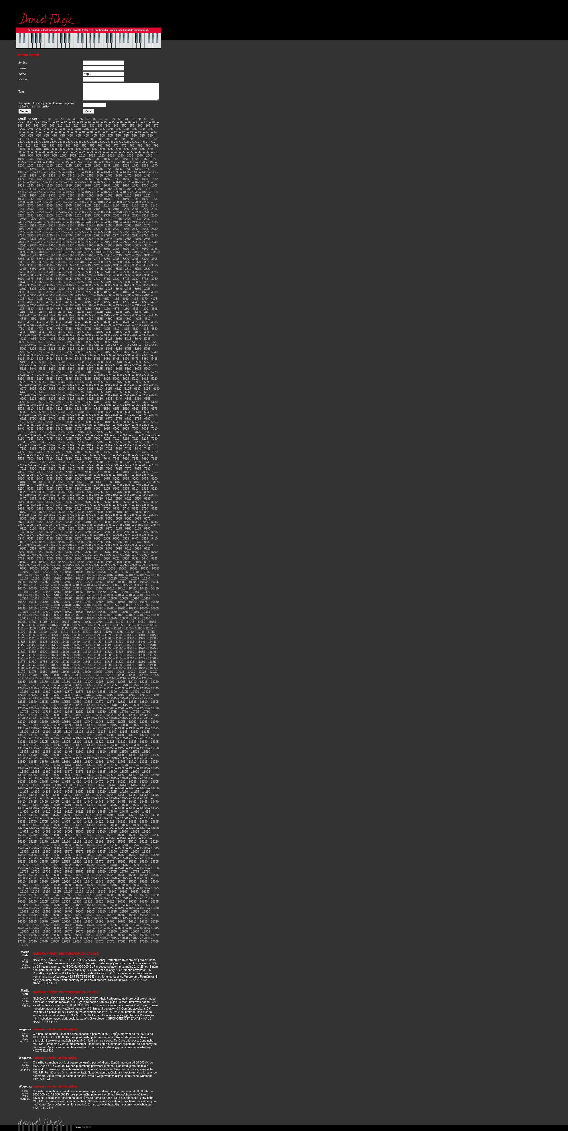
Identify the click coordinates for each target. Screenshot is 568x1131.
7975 (52, 475)
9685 (126, 552)
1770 (138, 188)
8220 (100, 485)
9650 (59, 552)
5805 (71, 375)
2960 (52, 245)
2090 (59, 205)
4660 (107, 322)
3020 (30, 248)
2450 (49, 222)
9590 (80, 548)
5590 (78, 365)
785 (140, 145)
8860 (78, 515)
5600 (97, 365)
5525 (90, 362)
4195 (49, 302)
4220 (97, 302)
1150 (67, 162)
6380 (59, 402)
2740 (49, 235)
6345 (128, 398)
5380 (90, 355)
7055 (100, 432)
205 (52, 125)
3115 (71, 252)
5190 (145, 345)
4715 (71, 325)
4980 (23, 338)
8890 (135, 515)
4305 (119, 305)
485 (78, 135)
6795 (21, 422)
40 (87, 119)
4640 (68, 322)
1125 (21, 162)
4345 (59, 308)
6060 (145, 385)
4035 (23, 295)
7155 (154, 435)
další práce (116, 30)
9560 (23, 548)
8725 (97, 508)
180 (154, 122)
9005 (78, 522)
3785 (100, 282)
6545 (97, 408)
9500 (49, 545)
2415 (119, 218)
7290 (128, 442)
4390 (145, 308)
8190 (42, 485)
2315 (68, 215)
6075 (33, 388)
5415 (21, 358)
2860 (138, 238)
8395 (21, 495)
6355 (147, 398)
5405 (138, 355)
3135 (109, 252)
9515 (78, 545)
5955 (80, 382)
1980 (126, 198)
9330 (138, 535)
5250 (119, 348)
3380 (21, 265)
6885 (52, 425)
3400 (59, 265)
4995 (52, 338)
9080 (80, 525)
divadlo (77, 30)
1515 (68, 179)
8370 (109, 492)
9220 (68, 532)
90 (152, 119)
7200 (97, 438)
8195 (52, 485)
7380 (23, 448)
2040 (100, 202)
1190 (142, 162)
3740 (154, 278)
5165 (97, 345)
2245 (71, 212)
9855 (33, 562)
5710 (30, 372)
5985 (138, 382)
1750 (100, 188)
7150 (144, 435)
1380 (88, 172)
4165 (135, 298)
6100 (80, 388)
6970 (78, 428)
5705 (21, 372)
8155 (118, 482)
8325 (23, 492)
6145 (23, 392)
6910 (100, 425)
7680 (42, 462)
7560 (90, 455)
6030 (88, 385)
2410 (109, 218)
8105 (23, 482)
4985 (33, 338)
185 (20, 125)
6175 (80, 392)
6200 (128, 392)
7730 (138, 462)
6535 (78, 408)
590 (108, 139)
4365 (97, 308)
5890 (97, 378)
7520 (154, 452)
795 (156, 145)
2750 (68, 235)
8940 (90, 518)
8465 (154, 495)
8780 (61, 512)
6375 (49, 402)
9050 (23, 525)
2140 (154, 205)
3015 (21, 248)
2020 (61, 202)
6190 (109, 392)
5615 (126, 365)
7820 (33, 468)
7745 (30, 465)
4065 (80, 295)
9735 (80, 555)
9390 (116, 538)
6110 (100, 388)
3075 (135, 248)
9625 (147, 548)
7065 (119, 432)
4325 (21, 308)
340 (126, 129)
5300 (78, 352)
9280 (42, 535)
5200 (23, 348)
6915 (109, 425)
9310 (100, 535)
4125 (58, 298)
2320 (78, 215)
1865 (42, 195)
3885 (154, 285)
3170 (33, 255)
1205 (30, 165)
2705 (119, 232)
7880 (147, 468)
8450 (126, 495)
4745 (128, 325)
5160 (88, 345)
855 (110, 149)
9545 (135, 545)
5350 (33, 355)
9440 (71, 542)
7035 (61, 432)
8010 (119, 475)
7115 (78, 435)
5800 (61, 375)
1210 (40, 165)
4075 (100, 295)
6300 (42, 398)
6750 (71, 418)
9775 (21, 558)
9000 (68, 522)
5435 (59, 358)
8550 (40, 502)
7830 (52, 468)
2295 (30, 215)
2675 (61, 232)
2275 (128, 212)
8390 (147, 492)
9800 (68, 558)
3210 (109, 255)
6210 (147, 392)
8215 (90, 485)
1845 (145, 192)
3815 (21, 285)
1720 (42, 188)
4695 (33, 325)
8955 (119, 518)
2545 (90, 225)
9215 (59, 532)
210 (60, 125)
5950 (71, 382)
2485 (116, 222)
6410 (116, 402)
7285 (119, 442)
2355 (145, 215)
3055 (97, 248)
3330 (61, 262)
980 (30, 155)
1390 (107, 172)
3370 (138, 262)
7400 (61, 448)
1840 (135, 192)
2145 (21, 208)
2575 (147, 225)
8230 (119, 485)
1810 (78, 192)
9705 (23, 555)
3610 (42, 275)
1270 (154, 165)
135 (82, 122)
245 (116, 125)
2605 (68, 228)
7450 (21, 452)
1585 (61, 182)
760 (100, 145)
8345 (61, 492)
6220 (30, 395)
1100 (116, 159)
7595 (21, 458)
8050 (59, 478)
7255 (61, 442)
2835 (90, 238)
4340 (49, 308)
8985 (40, 522)
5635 (23, 368)
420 (116, 132)
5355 (42, 355)
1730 (61, 188)
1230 (78, 165)
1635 (21, 185)
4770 (40, 328)
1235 (88, 165)
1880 (71, 195)
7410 (80, 448)
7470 (59, 452)
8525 (128, 498)
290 (46, 129)
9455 (100, 542)
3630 (80, 275)
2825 (71, 238)
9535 (116, 545)
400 (84, 132)
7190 (78, 438)
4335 (40, 308)
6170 (71, 392)
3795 (119, 282)
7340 (88, 445)
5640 (33, 368)
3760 (52, 282)
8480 (42, 498)
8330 (33, 492)
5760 (126, 372)
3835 (59, 285)
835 (78, 149)
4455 (128, 312)
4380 (126, 308)
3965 (30, 292)
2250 (80, 212)
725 (44, 145)
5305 (88, 352)
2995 (119, 245)
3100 (42, 252)
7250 (52, 442)
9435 (61, 542)
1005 (73, 155)
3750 (33, 282)
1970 (107, 198)
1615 (119, 182)
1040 (139, 155)
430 (132, 132)
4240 (135, 302)
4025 (145, 292)
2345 (126, 215)
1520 (78, 179)
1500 (40, 179)
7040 (71, 432)
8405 (40, 495)
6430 (154, 402)
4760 (21, 328)
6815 (59, 422)
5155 (78, 345)
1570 (33, 182)
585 (100, 139)
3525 (21, 272)
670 (94, 142)
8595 (126, 502)
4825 (145, 328)
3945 (128, 288)
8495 (71, 498)
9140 (52, 528)
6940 (21, 428)
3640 (100, 275)
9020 (107, 522)
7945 (135, 472)
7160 (21, 438)
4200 (59, 302)
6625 (109, 412)
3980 (59, 292)
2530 (61, 225)
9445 (80, 542)
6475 (100, 405)
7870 (128, 468)
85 (145, 119)
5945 (61, 382)
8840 (40, 515)
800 (22, 149)
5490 (23, 362)
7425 (109, 448)
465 (46, 135)
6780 (128, 418)
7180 (59, 438)
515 (126, 135)
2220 (23, 212)
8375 (119, 492)
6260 (107, 395)
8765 (33, 512)
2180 (88, 208)
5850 (21, 378)
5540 (119, 362)
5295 (68, 352)
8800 (100, 512)
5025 (109, 338)
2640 (135, 228)
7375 (154, 445)
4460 (138, 312)
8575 (88, 502)
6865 (154, 422)
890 (28, 152)
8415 (59, 495)
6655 (30, 415)
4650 (88, 322)
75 (132, 119)
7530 (33, 455)
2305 (49, 215)
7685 (52, 462)
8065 (88, 478)
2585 (30, 228)
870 (134, 149)
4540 (154, 315)
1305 (80, 169)
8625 (42, 505)
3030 (49, 248)
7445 (147, 448)
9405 (145, 538)
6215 (21, 395)
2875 (30, 242)
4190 (40, 302)
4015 (126, 292)
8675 (138, 505)
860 (118, 149)
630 (30, 142)
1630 (147, 182)
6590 (42, 412)
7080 (147, 432)
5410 (147, 355)
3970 (40, 292)
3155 (147, 252)
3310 (23, 262)
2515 (33, 225)
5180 (126, 345)
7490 (97, 452)
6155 (42, 392)
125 (66, 122)
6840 (107, 422)
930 (92, 152)
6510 (30, 408)
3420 (97, 265)
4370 (107, 308)
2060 (138, 202)
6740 (52, 418)
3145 (128, 252)
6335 (109, 398)
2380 (52, 218)
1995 (154, 198)
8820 (138, 512)
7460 (40, 452)
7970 (42, 475)
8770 (42, 512)
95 (19, 122)
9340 (21, 538)
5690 (128, 368)
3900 (42, 288)
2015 (52, 202)
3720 (116, 278)
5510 (61, 362)
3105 (52, 252)
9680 (116, 552)
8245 (147, 485)
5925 (23, 382)
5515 (71, 362)
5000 (61, 338)
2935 (145, 242)
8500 (80, 498)
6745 (61, 418)
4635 (59, 322)
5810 (80, 375)
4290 (90, 305)
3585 (135, 272)
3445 (145, 265)
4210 (78, 302)
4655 (97, 322)
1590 (71, 182)
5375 (80, 355)
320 (94, 129)
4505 (88, 315)
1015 (92, 155)
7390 (42, 448)
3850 (88, 285)
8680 (147, 505)
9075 (71, 525)
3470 (52, 268)
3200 (90, 255)
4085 (119, 295)
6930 (138, 425)
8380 (128, 492)
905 (52, 152)
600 (124, 139)
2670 (52, 232)
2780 (126, 235)
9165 (100, 528)
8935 (80, 518)
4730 (100, 325)
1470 (119, 175)
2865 (147, 238)
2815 (52, 238)
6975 (88, 428)
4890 (128, 332)
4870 (90, 332)
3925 (90, 288)
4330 (30, 308)
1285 (42, 169)
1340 (147, 169)
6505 (21, 408)
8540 (21, 502)
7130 (106, 435)
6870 (23, 425)
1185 (133, 162)
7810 (154, 465)
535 (20, 139)
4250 (154, 302)
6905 (90, 425)
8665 (119, 505)
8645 (80, 505)
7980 (61, 475)
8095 (145, 478)
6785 (138, 418)
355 (150, 129)
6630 (119, 412)
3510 (128, 268)
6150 (33, 392)
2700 (109, 232)
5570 (40, 365)
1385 (97, 172)
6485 (119, 405)
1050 (21, 159)
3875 (135, 285)
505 (110, 135)
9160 (90, 528)
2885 (49, 242)
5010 (80, 338)
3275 (97, 258)
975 (22, 155)
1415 (154, 172)
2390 (71, 218)
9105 (128, 525)
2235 (52, 212)
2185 (97, 208)
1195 (151, 162)
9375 (88, 538)
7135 (116, 435)
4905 (21, 335)
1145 (58, 162)
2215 (154, 208)
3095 (33, 252)
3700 (78, 278)
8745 (135, 508)
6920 (119, 425)
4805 (107, 328)
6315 (71, 398)
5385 (100, 355)
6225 (40, 395)
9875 (71, 562)
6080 (42, 388)
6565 (135, 408)
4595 (119, 318)
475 (62, 135)
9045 (154, 522)
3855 (97, 285)
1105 (125, 159)
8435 (97, 495)
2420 (128, 218)
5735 (78, 372)
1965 (97, 198)
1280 (33, 169)
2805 (33, 238)
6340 (119, 398)
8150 (109, 482)
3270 (88, 258)
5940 (52, 382)
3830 (49, 285)
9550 (145, 545)
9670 (97, 552)
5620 (135, 365)
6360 (21, 402)
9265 (154, 532)
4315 (138, 305)
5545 (128, 362)
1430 (42, 175)
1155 (77, 162)
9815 (97, 558)
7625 (78, 458)
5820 (100, 375)
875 (142, 149)
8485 (52, 498)
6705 (126, 415)
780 (132, 145)
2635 (126, 228)
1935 (40, 198)
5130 (30, 345)
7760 (59, 465)
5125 (21, 345)
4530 (135, 315)
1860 (33, 195)
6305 (52, 398)
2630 (116, 228)
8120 (51, 482)
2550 (100, 225)
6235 (59, 395)
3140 (118, 252)
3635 (90, 275)
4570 (71, 318)
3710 (97, 278)
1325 (119, 169)
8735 (116, 508)
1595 (80, 182)
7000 (135, 428)
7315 (40, 445)
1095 (107, 159)
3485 (80, 268)
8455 (135, 495)
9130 (33, 528)
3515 (138, 268)
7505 (126, 452)
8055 (68, 478)
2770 (107, 235)
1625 (138, 182)
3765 (61, 282)
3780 (90, 282)
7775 (88, 465)
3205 (100, 255)
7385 (33, 448)
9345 (30, 538)
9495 (40, 545)
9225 (78, 532)
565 (68, 139)
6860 (145, 422)
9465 (119, 542)
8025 (147, 475)
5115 (145, 342)
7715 (109, 462)
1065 (49, 159)
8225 (109, 485)
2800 (23, 238)
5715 (40, 372)
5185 (135, 345)
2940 (154, 242)
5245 (109, 348)
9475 (138, 542)
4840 (33, 332)
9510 (68, 545)
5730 (68, 372)
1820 (97, 192)
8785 (71, 512)
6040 (107, 385)
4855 (61, 332)
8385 (138, 492)
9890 (100, 562)
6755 (80, 418)
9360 (59, 538)
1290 (52, 169)
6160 (52, 392)
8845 (49, 515)
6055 (135, 385)
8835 (30, 515)
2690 (90, 232)
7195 (88, 438)
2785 (135, 235)
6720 (154, 415)
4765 (30, 328)
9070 (61, 525)
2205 (135, 208)
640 (46, 142)
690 (126, 142)
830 (70, 149)
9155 (80, 528)
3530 (30, 272)
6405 (107, 402)
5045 (147, 338)
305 (70, 129)
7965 (33, 475)
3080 (145, 248)
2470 (88, 222)
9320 (119, 535)
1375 (78, 172)
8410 (49, 495)
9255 (135, 532)
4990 (42, 338)
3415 (88, 265)
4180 (21, 302)
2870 (21, 242)
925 (84, 152)
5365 (61, 355)
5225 (71, 348)
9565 (33, 548)
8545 (30, 502)
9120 (156, 525)
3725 (126, 278)
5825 (109, 375)
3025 (40, 248)
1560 (154, 179)
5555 (147, 362)
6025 (78, 385)
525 (142, 135)
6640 (138, 412)
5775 (154, 372)
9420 (33, 542)
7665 (154, 458)
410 (100, 132)
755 (92, 145)
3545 (59, 272)
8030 (21, 478)
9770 (147, 555)
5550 (138, 362)
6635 (128, 412)
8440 (107, 495)
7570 (109, 455)
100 (26, 122)
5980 (128, 382)
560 (60, 139)
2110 (97, 205)
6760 (90, 418)
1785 (30, 192)
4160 (125, 298)
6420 (135, 402)
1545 (126, 179)
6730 (33, 418)
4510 (97, 315)
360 (20, 132)
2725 (21, 235)
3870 (126, 285)
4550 (33, 318)
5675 (100, 368)
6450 (52, 405)
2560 (119, 225)
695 (134, 142)
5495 (33, 362)
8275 (68, 488)
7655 (135, 458)
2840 (100, 238)
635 (38, 142)
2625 (107, 228)
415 (108, 132)
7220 (135, 438)
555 (52, 139)
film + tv (88, 30)
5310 (97, 352)
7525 (23, 455)
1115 (144, 159)
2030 (80, 202)
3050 (88, 248)
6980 (97, 428)
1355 (40, 172)
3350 (100, 262)
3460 (33, 268)
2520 (42, 225)
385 (60, 132)
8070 (97, 478)
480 (70, 135)
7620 (68, 458)
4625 (40, 322)
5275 (30, 352)
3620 (61, 275)
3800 (128, 282)
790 (148, 145)
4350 (68, 308)
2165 (59, 208)
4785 (68, 328)
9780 (30, 558)
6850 (126, 422)
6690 (97, 415)
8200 (61, 485)
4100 (147, 295)
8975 (21, 522)
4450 (119, 312)
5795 (52, 375)
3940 (119, 288)
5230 (80, 348)
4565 (61, 318)
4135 (78, 298)
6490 (128, 405)
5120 (154, 342)
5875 (68, 378)
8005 (109, 475)
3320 (42, 262)
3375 (147, 262)
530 (150, 135)
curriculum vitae (37, 30)
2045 (109, 202)
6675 (68, 415)
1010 (82, 155)
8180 (23, 485)
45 (94, 119)
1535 (107, 179)
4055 (61, 295)
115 (50, 122)
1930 (30, 198)
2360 (154, 215)
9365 (68, 538)
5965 (100, 382)
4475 (30, 315)
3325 (52, 262)
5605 (107, 365)
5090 (97, 342)
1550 (135, 179)
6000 (30, 385)
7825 (42, 468)
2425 (138, 218)
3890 (23, 288)
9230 (88, 532)
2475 (97, 222)
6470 (90, 405)
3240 (30, 258)
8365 (100, 492)
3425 (107, 265)
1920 (147, 195)
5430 (49, 358)
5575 (49, 365)
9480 (147, 542)
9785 (40, 558)
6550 (107, 408)
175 (146, 122)
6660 (40, 415)
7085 (21, 435)
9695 (145, 552)
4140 (87, 298)
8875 (107, 515)
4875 (100, 332)
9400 (135, 538)
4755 (147, 325)
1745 (90, 188)
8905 (23, 518)
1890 (90, 195)
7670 (23, 462)
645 (54, 142)
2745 (59, 235)
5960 (90, 382)
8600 (135, 502)
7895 (40, 472)
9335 (147, 535)
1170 (105, 162)
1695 (135, 185)
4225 (107, 302)
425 (124, 132)
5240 (100, 348)
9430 (52, 542)
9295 (71, 535)
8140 (90, 482)
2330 (97, 215)
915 (68, 152)
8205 (71, 485)
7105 (59, 435)
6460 (71, 405)
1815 (88, 192)
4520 (116, 315)
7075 (138, 432)
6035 (97, 385)
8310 (135, 488)
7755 (49, 465)
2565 (128, 225)
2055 (128, 202)
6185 (100, 392)
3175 (42, 255)
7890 (30, 472)
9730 (71, 555)
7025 (42, 432)
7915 (78, 472)
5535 (109, 362)
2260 (100, 212)
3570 (107, 272)
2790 (145, 235)
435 (140, 132)
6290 (23, 398)
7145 (135, 435)
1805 (68, 192)
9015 (97, 522)
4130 (68, 298)
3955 (147, 288)
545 (36, 139)
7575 (119, 455)
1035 (130, 155)
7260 (71, 442)
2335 (107, 215)
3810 (147, 282)
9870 (61, 562)
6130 (137, 388)
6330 (100, 398)
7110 (68, 435)
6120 (118, 388)
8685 (21, 508)
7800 (135, 465)
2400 (90, 218)
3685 (49, 278)
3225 (138, 255)
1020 (101, 155)
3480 (71, 268)
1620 (128, 182)
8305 (126, 488)
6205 (138, 392)
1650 (49, 185)
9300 (80, 535)
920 (76, 152)
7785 (107, 465)
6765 (100, 418)
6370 (40, 402)
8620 (33, 505)
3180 (52, 255)
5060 (40, 342)
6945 (30, 428)
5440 (68, 358)
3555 (78, 272)
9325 (128, 535)
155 (114, 122)
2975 (80, 245)
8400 (30, 495)
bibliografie (55, 30)
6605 (71, 412)
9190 (147, 528)
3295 (135, 258)
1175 (114, 162)
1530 (97, 179)
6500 (147, 405)
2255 (90, 212)
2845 (109, 238)
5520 (80, 362)
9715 (42, 555)
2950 (33, 245)
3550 (68, 272)
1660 (68, 185)
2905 (88, 242)
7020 (33, 432)
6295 (33, 398)
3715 (107, 278)
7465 (49, 452)
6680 (78, 415)
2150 (30, 208)
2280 (138, 212)
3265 (78, 258)
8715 (78, 508)
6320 (80, 398)
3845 (78, 285)
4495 (68, 315)
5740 (88, 372)
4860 (71, 332)
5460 (107, 358)
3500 (109, 268)
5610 (116, 365)
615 (148, 139)
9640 (40, 552)
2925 (126, 242)
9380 (97, 538)
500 (102, 135)
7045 (80, 432)
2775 (116, 235)
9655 (68, 552)
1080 (78, 159)
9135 (42, 528)
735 (60, 145)
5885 (88, 378)
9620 (138, 548)
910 (60, 152)
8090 (135, 478)
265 (148, 125)
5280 (40, 352)
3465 (42, 268)
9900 (119, 562)
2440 (30, 222)
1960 (88, 198)
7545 (61, 455)
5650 (52, 368)
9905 (128, 562)
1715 (33, 188)
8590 (116, 502)
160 (122, 122)
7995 (90, 475)
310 (78, 129)
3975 (49, 292)
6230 (49, 395)
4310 (128, 305)
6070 (23, 388)
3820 (30, 285)
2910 (97, 242)
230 (92, 125)
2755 (78, 235)
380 (52, 132)
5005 (71, 338)
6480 (109, 405)
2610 (78, 228)
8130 (70, 482)
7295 (138, 442)
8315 (145, 488)
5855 (30, 378)
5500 (42, 362)
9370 (78, 538)
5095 (107, 342)
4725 (90, 325)
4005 (107, 292)
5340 (154, 352)
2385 (61, 218)
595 (116, 139)
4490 (59, 315)
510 (118, 135)
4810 (116, 328)
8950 (109, 518)
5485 (154, 358)
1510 (59, 179)
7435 (128, 448)
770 (116, 145)
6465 (80, 405)
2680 (71, 232)
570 (76, 139)
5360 (52, 355)
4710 (61, 325)
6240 (68, 395)
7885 (21, 472)
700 (142, 142)
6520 (49, 408)
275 (22, 129)
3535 (40, 272)
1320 (109, 169)
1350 (30, 172)
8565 (68, 502)
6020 (68, 385)
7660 (145, 458)
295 (54, 129)
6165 (61, 392)
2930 (135, 242)
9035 (135, 522)
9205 (40, 532)
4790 (78, 328)
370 (36, 132)
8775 (52, 512)
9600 (100, 548)
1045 (149, 155)
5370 (71, 355)
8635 (61, 505)
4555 (42, 318)
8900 (154, 515)
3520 (147, 268)
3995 (88, 292)
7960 (23, 475)
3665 (147, 275)
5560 (21, 365)
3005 (138, 245)
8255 (30, 488)
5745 (97, 372)
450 (22, 135)
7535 (42, 455)
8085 (126, 478)
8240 (138, 485)
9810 (88, 558)
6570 (145, 408)
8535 (147, 498)
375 (44, 132)
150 (106, 122)
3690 (59, 278)
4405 (33, 312)
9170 (109, 528)
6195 (119, 392)
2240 (61, 212)
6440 (33, 405)
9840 (145, 558)
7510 (135, 452)
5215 (52, 348)
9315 (109, 535)
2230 (42, 212)
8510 (100, 498)
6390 (78, 402)
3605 (33, 275)
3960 (21, 292)
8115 (42, 482)
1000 (63, 155)
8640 (71, 505)
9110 (138, 525)
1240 (97, 165)
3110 (61, 252)
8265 (49, 488)
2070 (21, 205)
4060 (71, 295)
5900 (116, 378)
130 (74, 122)
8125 (61, 482)
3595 (154, 272)
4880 (109, 332)
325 (102, 129)
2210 (145, 208)
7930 (107, 472)
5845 (147, 375)
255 (132, 125)
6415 (126, 402)
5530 (100, 362)
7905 (59, 472)
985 (38, 155)
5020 (100, 338)
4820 (135, 328)
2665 (42, 232)
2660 (33, 232)
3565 (97, 272)
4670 (126, 322)
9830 (126, 558)
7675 (33, 462)
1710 (23, 188)
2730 (30, 235)
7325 (59, 445)
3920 (80, 288)
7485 (88, 452)
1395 (116, 172)
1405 (135, 172)
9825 (116, 558)
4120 (49, 298)
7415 (90, 448)
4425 (71, 312)
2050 (119, 202)
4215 (88, 302)
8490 (61, 498)
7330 (68, 445)
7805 (145, 465)
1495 (30, 179)
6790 (147, 418)
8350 (71, 492)
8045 (49, 478)
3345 (90, 262)
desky (67, 30)
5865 (49, 378)
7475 (68, 452)
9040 (145, 522)
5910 (135, 378)
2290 (21, 215)
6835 (97, 422)
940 (108, 152)
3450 (154, 265)
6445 (42, 405)
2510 (23, 225)
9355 (49, 538)
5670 (90, 368)
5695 (138, 368)
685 (118, 142)
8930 (71, 518)
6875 (33, 425)
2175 (78, 208)
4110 (30, 298)
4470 (21, 315)
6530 (68, 408)
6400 (97, 402)
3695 (68, 278)
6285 (154, 395)
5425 (40, 358)
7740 (21, 465)
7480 (78, 452)
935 (100, 152)
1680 (107, 185)
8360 (90, 492)
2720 (147, 232)
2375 (42, 218)
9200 (30, 532)
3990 (78, 292)
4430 (80, 312)
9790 (49, 558)
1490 (21, 179)
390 (68, 132)
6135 (147, 388)
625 (22, 142)
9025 (116, 522)
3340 (80, 262)
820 (54, 149)
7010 (154, 428)
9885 (90, 562)
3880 (145, 285)
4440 (100, 312)
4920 (49, 335)
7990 (80, 475)
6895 (71, 425)
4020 (135, 292)
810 (38, 149)
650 (62, 142)
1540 (116, 179)
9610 (119, 548)
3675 (30, 278)
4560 (52, 318)
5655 (61, 368)
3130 (99, 252)
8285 (88, 488)
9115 (147, 525)
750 (84, 145)
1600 (90, 182)
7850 (90, 468)
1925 (21, 198)
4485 (49, 315)
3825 (40, 285)
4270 (52, 305)
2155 (40, 208)
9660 (78, 552)
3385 (30, 265)
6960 (59, 428)
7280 (109, 442)
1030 (120, 155)
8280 (78, 488)
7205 (107, 438)
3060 (107, 248)
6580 (23, 412)
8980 (30, 522)
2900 (78, 242)
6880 (42, 425)
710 (20, 145)
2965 (61, 245)
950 (124, 152)
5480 (145, 358)
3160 (156, 252)
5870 (59, 378)
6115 (109, 388)
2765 (97, 235)
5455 (97, 358)
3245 (40, 258)
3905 (52, 288)
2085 (49, 205)
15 (55, 119)
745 (76, 145)
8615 (23, 505)
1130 (30, 162)
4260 (33, 305)
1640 (30, 185)
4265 (42, 305)
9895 (109, 562)
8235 (128, 485)
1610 (109, 182)
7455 (30, 452)
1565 (23, 182)
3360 (119, 262)
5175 (116, 345)
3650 (119, 275)
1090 (97, 159)
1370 (68, 172)
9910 (138, 562)
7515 (145, 452)
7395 (52, 448)
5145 (59, 345)
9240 (107, 532)
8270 (59, 488)
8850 (59, 515)
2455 (59, 222)
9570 (42, 548)
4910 (30, 335)
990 (46, 155)
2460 (68, 222)
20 (61, 119)
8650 (90, 505)
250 (124, 125)
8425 (78, 495)
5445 (78, 358)
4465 (147, 312)
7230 (154, 438)
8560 (59, 502)
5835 (128, 375)
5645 (42, 368)
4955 (116, 335)
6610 (80, 412)
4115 (40, 298)
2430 (147, 218)
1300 (71, 169)
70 (126, 119)
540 (28, 139)
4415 (52, 312)
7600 (30, 458)
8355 (80, 492)
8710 (68, 508)
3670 (21, 278)
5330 (135, 352)
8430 (88, 495)
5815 (90, 375)
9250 (126, 532)
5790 (42, 375)
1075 (68, 159)
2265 (109, 212)
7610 (49, 458)
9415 (23, 542)
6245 (78, 395)
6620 (100, 412)
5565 (30, 365)
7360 (126, 445)
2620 (97, 228)
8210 (80, 485)
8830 (21, 515)
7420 (100, 448)
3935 (109, 288)
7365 (135, 445)
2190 (107, 208)
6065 (154, 385)
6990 (116, 428)
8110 (33, 482)
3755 (42, 282)
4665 (116, 322)
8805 (109, 512)
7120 (87, 435)
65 (119, 119)
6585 (33, 412)
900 (44, 152)
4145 (97, 298)
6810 (49, 422)
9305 (90, 535)
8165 (137, 482)
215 (68, 125)
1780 (21, 192)
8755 (154, 508)
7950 (145, 472)
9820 (107, 558)
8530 (138, 498)
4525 (126, 315)
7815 (23, 468)
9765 (138, 555)
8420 (68, 495)
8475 (33, 498)
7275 (100, 442)
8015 (128, 475)
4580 (90, 318)
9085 (90, 525)
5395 (119, 355)
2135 (144, 205)
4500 (78, 315)
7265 (80, 442)
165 (130, 122)
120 (58, 122)
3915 (71, 288)
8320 (154, 488)
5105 (126, 342)
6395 (88, 402)
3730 (135, 278)
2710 (128, 232)
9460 (109, 542)
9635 (30, 552)
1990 (145, 198)
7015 (23, 432)
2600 (59, 228)
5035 (128, 338)
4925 (59, 335)
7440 (138, 448)
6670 (59, 415)
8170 (147, 482)
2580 (21, 228)
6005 (40, 385)
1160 (86, 162)
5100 (116, 342)
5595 (88, 365)
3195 (80, 255)
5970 (109, 382)
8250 (21, 488)
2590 (40, 228)
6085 (52, 388)
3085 (154, 248)
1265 (145, 165)
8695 (40, 508)
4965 (135, 335)
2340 (116, 215)
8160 (128, 482)
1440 (61, 175)
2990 (109, 245)
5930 (33, 382)
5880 (78, 378)
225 (84, 125)
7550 (71, 455)
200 (44, 125)
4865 (80, 332)
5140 (49, 345)
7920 (88, 472)
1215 (49, 165)
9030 (126, 522)
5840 (138, 375)
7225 (145, 438)
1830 (116, 192)
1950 (68, 198)
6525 (59, 408)
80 (139, 119)
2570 (138, 225)
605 (132, 139)
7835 (61, 468)
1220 (59, 165)
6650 (21, 415)
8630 (52, 505)
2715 (138, 232)
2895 (68, 242)
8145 (99, 482)
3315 (33, 262)
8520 (119, 498)
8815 (128, 512)
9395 (126, 538)
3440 (135, 265)
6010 (49, 385)
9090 (100, 525)
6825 (78, 422)
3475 (61, 268)
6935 (147, 425)
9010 (88, 522)
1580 (52, 182)
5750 (107, 372)
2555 (109, 225)
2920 (116, 242)
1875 (61, 195)
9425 (42, 542)
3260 (68, 258)
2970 (71, 245)
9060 (42, 525)
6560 (126, 408)
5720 (49, 372)
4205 (68, 302)
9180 (128, 528)
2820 (61, 238)
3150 (137, 252)
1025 (111, 155)
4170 (144, 298)
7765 (68, 465)
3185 (61, 255)
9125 (23, 528)
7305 (21, 445)
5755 (116, 372)
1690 (126, 185)
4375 (116, 308)
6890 (61, 425)
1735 (71, 188)
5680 (109, 368)
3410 (78, 265)
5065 (49, 342)
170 (138, 122)
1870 (52, 195)
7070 (128, 432)
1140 (49, 162)
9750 (109, 555)
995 (54, 155)
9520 (88, 545)
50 (100, 119)
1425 (33, 175)
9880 (80, 562)
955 (132, 152)
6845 (116, 422)
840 (86, 149)
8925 (61, 518)
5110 (135, 342)
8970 (147, 518)
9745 (100, 555)
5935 (42, 382)
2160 (49, 208)
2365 (23, 218)
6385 (68, 402)
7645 (116, 458)
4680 (145, 322)
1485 (147, 175)
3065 (116, 248)
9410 (154, 538)
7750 (40, 465)
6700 (116, 415)
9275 (33, 535)
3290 (126, 258)
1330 (128, 169)
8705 (59, 508)
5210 (42, 348)
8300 (116, 488)
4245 (145, 302)
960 (140, 152)
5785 (33, 375)
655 (70, 142)
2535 (71, 225)
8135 (80, 482)
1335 (138, 169)
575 (84, 139)
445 (156, 132)
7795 (126, 465)
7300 (147, 442)
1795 (49, 192)
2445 (40, 222)
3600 (23, 275)
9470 (128, 542)
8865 (88, 515)
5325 (126, 352)
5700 (147, 368)
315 (86, 129)
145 (98, 122)
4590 (109, 318)
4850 (52, 332)
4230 (116, 302)
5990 (147, 382)
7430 (119, 448)
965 (148, 152)
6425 (145, 402)
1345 (21, 172)
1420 (23, 175)
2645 (145, 228)
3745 (23, 282)
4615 (21, 322)
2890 (59, 242)
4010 (116, 292)
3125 (90, 252)
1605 (100, 182)
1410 (145, 172)
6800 (30, 422)
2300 (40, 215)
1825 (107, 192)
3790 (109, 282)
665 (86, 142)
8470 (23, 498)
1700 (145, 185)
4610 (147, 318)
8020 (138, 475)
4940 (88, 335)
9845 (154, 558)
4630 (49, 322)
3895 (33, 288)
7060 (109, 432)
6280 (145, 395)
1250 (116, 165)
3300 (145, 258)
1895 (100, 195)
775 (124, 145)
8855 (68, 515)
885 (20, 152)
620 (156, 139)
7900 (49, 472)
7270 (90, 442)
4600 (128, 318)
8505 (90, 498)
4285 (80, 305)
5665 (80, 368)
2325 (88, 215)
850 (102, 149)
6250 (88, 395)
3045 (78, 248)
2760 (88, 235)
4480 (40, 315)
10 (49, 119)
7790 (116, 465)
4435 (90, 312)
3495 (100, 268)
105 (34, 122)
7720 (119, 462)
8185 (33, 485)
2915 (107, 242)
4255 (23, 305)
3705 (88, 278)
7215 (126, 438)
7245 (42, 442)
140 (90, 122)
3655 (128, 275)
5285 (49, 352)
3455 (23, 268)
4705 (52, 325)
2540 (80, 225)
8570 (78, 502)
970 (156, 152)
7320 (49, 445)
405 (92, 132)
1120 (153, 159)
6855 (135, 422)
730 (52, 145)
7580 (128, 455)
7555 (80, 455)
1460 (100, 175)
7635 (97, 458)
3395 (49, 265)
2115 (106, 205)
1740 (80, 188)
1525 (88, 179)
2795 (154, 235)
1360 (49, 172)
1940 (49, 198)
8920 (52, 518)
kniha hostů (142, 30)
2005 (33, 202)
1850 (154, 192)
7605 (40, 458)
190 (28, 125)
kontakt (128, 30)
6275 (135, 395)
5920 (154, 378)
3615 (52, 275)
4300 (109, 305)
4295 (100, 305)
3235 (21, 258)
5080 (78, 342)
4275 (61, 305)
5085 (88, 342)
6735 (42, 418)
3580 (126, 272)
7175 (49, 438)
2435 (21, 222)
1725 (52, 188)
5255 (128, 348)
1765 (128, 188)
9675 (107, 552)
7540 (52, 455)
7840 (71, 468)
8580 (97, 502)
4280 (71, 305)
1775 (147, 188)
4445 (109, 312)
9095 (109, 525)
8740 (126, 508)
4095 (138, 295)
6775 (119, 418)
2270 (119, 212)
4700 (42, 325)
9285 (52, 535)
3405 (68, 265)
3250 (49, 258)
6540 (88, 408)
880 (150, 149)
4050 (52, 295)
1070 (59, 159)
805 (30, 149)
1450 (80, 175)
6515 (40, 408)
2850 (119, 238)
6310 (61, 398)
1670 (88, 185)
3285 (116, 258)
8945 (100, 518)
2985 (100, 245)
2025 (71, 202)
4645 (78, 322)
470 (54, 135)
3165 (23, 255)
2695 (100, 232)
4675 (135, 322)
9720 (52, 555)
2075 (30, 205)
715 (28, 145)
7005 (145, 428)
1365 (59, 172)
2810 (42, 238)
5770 (145, 372)
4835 (23, 332)
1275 (23, 169)
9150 (71, 528)
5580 (59, 365)
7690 (61, 462)
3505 (119, 268)
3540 (49, 272)
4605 (138, 318)
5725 (59, 372)
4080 (109, 295)
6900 (80, 425)
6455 (61, 405)
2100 (78, 205)
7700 (80, 462)
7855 (100, 468)
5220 (61, 348)
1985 (135, 198)
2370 (33, 218)
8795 (90, 512)
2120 (116, 205)
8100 (154, 478)
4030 (154, 292)
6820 (68, 422)
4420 (61, 312)
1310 (90, 169)
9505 (59, 545)
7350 (107, 445)
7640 (107, 458)
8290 (97, 488)
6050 (126, 385)
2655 (23, 232)
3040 (68, 248)
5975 (119, 382)
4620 (30, 322)
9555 (154, 545)
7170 (40, 438)
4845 (42, 332)
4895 (138, 332)
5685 (119, 368)
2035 (90, 202)
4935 (78, 335)
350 (142, 129)
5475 (135, 358)
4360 (88, 308)
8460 (145, 495)
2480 (107, 222)
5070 (59, 342)
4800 (97, 328)
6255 (97, 395)
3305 (154, 258)
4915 (40, 335)
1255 (126, 165)
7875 (138, 468)
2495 (135, 222)
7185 (68, 438)
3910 (61, 288)
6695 (107, 415)
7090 (30, 435)
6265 (116, 395)
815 (46, 149)
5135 (40, 345)
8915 (42, 518)
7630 (88, 458)
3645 (109, 275)
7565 (100, 455)
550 (44, 139)
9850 (23, 562)
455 (30, 135)
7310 (30, 445)
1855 (23, 195)
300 (62, 129)
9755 (119, 555)
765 (108, 145)
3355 (109, 262)
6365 (30, 402)
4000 (97, 292)
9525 (97, 545)
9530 (107, 545)
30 (74, 119)
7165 (30, 438)
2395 (80, 218)
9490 (30, 545)
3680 (40, 278)
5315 (107, 352)
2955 (42, 245)
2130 (135, 205)
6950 (40, 428)
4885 (119, 332)
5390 (109, 355)
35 (81, 119)
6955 (49, 428)
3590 (145, 272)
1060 (40, 159)
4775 (49, 328)
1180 (123, 162)
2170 (68, 208)
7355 (116, 445)
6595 (52, 412)
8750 (145, 508)
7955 (154, 472)
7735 (147, 462)
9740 (90, 555)
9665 (88, 552)
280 (30, 129)
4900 (147, 332)
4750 (138, 325)
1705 (154, 185)
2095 (68, 205)
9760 (128, 555)
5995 (21, 385)
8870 (97, 515)
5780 (23, 375)
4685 (154, 322)
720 (36, 145)
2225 (33, 212)
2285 (147, 212)
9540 (126, 545)
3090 (23, 252)
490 (86, 135)
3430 (116, 265)
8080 (116, 478)
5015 (90, 338)
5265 (147, 348)
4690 (23, 325)
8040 (40, 478)
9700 (154, 552)
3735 (145, 278)
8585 (107, 502)
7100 (49, 435)
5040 (138, 338)
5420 (30, 358)
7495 (107, 452)
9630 (21, 552)
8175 (156, 482)
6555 (116, 408)
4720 (80, 325)
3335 (71, 262)
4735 (109, 325)
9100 (119, 525)
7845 (80, 468)
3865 (116, 285)
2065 (147, 202)
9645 (49, 552)
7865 (119, 468)
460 (38, 135)
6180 (90, 392)
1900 (109, 195)
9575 (52, 548)
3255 (59, 258)
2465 (78, 222)
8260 (40, 488)
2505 (154, 222)
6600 (61, 412)
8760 (23, 512)
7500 (116, 452)
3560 (88, 272)
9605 (109, 548)
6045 (116, 385)
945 (116, 152)
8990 (49, 522)
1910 (128, 195)
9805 (78, 558)
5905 (126, 378)
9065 (52, 525)
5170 (107, 345)
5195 (154, 345)
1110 (135, 159)
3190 (71, 255)
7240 (33, 442)
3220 (128, 255)
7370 (145, 445)
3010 (147, 245)
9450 (90, 542)
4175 (154, 298)
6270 (126, 395)
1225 (68, 165)
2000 (23, 202)
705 (150, 142)
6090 (61, 388)
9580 (61, 548)
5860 (40, 378)
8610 (154, 502)
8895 (145, 515)
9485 (21, 545)
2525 (52, 225)
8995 (59, 522)
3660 (138, 275)
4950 (107, 335)
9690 (135, 552)
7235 (23, 442)
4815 (126, 328)
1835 (126, 192)
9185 (138, 528)
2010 (42, 202)
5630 (154, 365)
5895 (107, 378)
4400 (23, 312)
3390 (40, 265)
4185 (30, 302)
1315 (100, 169)
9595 (90, 548)
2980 (90, 245)
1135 (39, 162)
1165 (95, 162)
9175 (119, 528)
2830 (80, 238)
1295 (61, 169)
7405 (71, 448)
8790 (80, 512)
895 (36, 152)
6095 (71, 388)
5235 (90, 348)
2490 (126, 222)
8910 (33, 518)
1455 (90, 175)
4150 (106, 298)
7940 (126, 472)
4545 (23, 318)
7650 (126, 458)
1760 (119, 188)
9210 (49, 532)
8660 (109, 505)
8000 (100, 475)
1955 (78, 198)
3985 (68, 292)
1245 (107, 165)
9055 (33, 525)
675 (102, 142)
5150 (68, 345)
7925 (97, 472)
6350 (138, 398)
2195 (116, 208)
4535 (145, 315)
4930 (68, 335)
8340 (52, 492)
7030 (52, 432)
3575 (116, 272)
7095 (40, 435)
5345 (23, 355)
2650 (154, 228)
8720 (88, 508)
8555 (49, 502)
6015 (59, 385)
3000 (128, 245)
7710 (100, 462)
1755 (109, 188)
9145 (61, 528)
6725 (23, 418)
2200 (126, 208)
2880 (40, 242)
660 (78, 142)
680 (110, 142)
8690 (30, 508)
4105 (21, 298)
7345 (97, 445)
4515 (107, 315)
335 (118, 129)
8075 (107, 478)
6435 (23, 405)
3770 (71, 282)
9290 (61, 535)
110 (42, 122)
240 (108, 125)
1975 (116, 198)
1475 (128, 175)
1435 (52, 175)
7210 (116, 438)
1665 (78, 185)
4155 (116, 298)
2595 (49, 228)
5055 (30, 342)
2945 (23, 245)
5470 (126, 358)
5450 (88, 358)
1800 (59, 192)
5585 (68, 365)
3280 (107, 258)
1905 (119, 195)
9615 (128, 548)
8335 (42, 492)
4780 (59, 328)
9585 (71, 548)
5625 (145, 365)
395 (76, 132)
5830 (119, 375)
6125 (128, 388)
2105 (88, 205)
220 (76, 125)
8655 (100, 505)
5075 (68, 342)
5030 (119, 338)
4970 (145, 335)
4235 (126, 302)
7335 (78, 445)
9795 (59, 558)
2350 (135, 215)
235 (100, 125)
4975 (154, 335)
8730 (107, 508)
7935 (116, 472)
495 (94, 135)
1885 (80, 195)
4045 (42, 295)
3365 (128, 262)
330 (110, 129)
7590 (147, 455)
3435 (126, 265)
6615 (90, 412)
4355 (78, 308)
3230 (147, 255)
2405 (100, 218)
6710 (135, 415)
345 (134, 129)
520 (134, 135)
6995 (126, 428)
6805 (40, 422)
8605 (145, 502)
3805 (138, 282)
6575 (154, 408)
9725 (61, 555)
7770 (78, 465)
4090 (128, 295)
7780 (97, 465)
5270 (21, 352)
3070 (126, 248)
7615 (59, 458)
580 (92, 139)
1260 (135, 165)
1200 (21, 165)
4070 (90, 295)
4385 (135, 308)
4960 (126, 335)
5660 (71, 368)
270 (156, 125)
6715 (145, 415)
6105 (90, 388)
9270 (23, 535)
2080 (40, 205)
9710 (33, 555)
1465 (109, 175)
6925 (128, 425)
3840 (68, 285)
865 (126, 149)
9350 (40, 538)
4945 (97, 335)
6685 (88, 415)
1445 (71, 175)
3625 (71, 275)
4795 (88, 328)
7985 (71, 475)
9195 (21, 532)
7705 (90, 462)
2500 (145, 222)
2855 (128, 238)
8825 (147, 512)
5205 (33, 348)
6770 (109, 418)
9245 (116, 532)
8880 (116, 515)
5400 (128, 355)
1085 (88, 159)
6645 (147, 412)
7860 (109, 468)
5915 (145, 378)
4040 (33, 295)
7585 (138, 455)
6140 (156, 388)
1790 (40, 192)
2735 (40, 235)
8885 (126, 515)
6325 (90, 398)
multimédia (101, 30)
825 (62, 149)
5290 (59, 352)
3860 (107, 285)
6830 (88, 422)
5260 (138, 348)
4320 (147, 305)
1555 (145, 179)
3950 (138, 288)
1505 (49, 179)
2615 (88, 228)
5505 (52, 362)
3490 (90, 268)
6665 (49, 415)
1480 (138, 175)
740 (68, 145)
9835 (135, 558)
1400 (126, 172)
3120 (80, 252)
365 (28, 132)
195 (36, 125)
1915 (138, 195)
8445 (116, 495)
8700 (49, 508)
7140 (125, 435)
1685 (116, 185)
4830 (154, 328)
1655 (59, 185)
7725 (128, 462)
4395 (154, 308)
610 (140, 139)
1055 (30, 159)
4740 (119, 325)
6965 (68, 428)
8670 (128, 505)
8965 (138, 518)
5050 (21, 342)
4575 (80, 318)
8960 (128, 518)
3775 (80, 282)
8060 (78, 478)
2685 (80, 232)
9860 (42, 562)
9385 (107, 538)
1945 (59, 198)
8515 (109, 498)
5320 (116, 352)
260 (140, 125)
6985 (107, 428)
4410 (42, 312)
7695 (71, 462)
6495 (138, 405)
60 (113, 119)
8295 (107, 488)
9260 (145, 532)
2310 (59, 215)
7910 (68, 472)
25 (68, 119)
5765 (135, 372)
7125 (97, 435)
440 (148, 132)
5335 (145, 352)
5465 (116, 358)
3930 (100, 288)
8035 (30, 478)
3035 (59, 248)
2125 (125, 205)
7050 (90, 432)
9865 (52, 562)
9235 (97, 532)
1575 (42, 182)
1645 (40, 185)
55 (106, 119)
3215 (119, 255)
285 (38, 129)
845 (94, 149)
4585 (100, 318)
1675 (97, 185)
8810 (119, 512)
